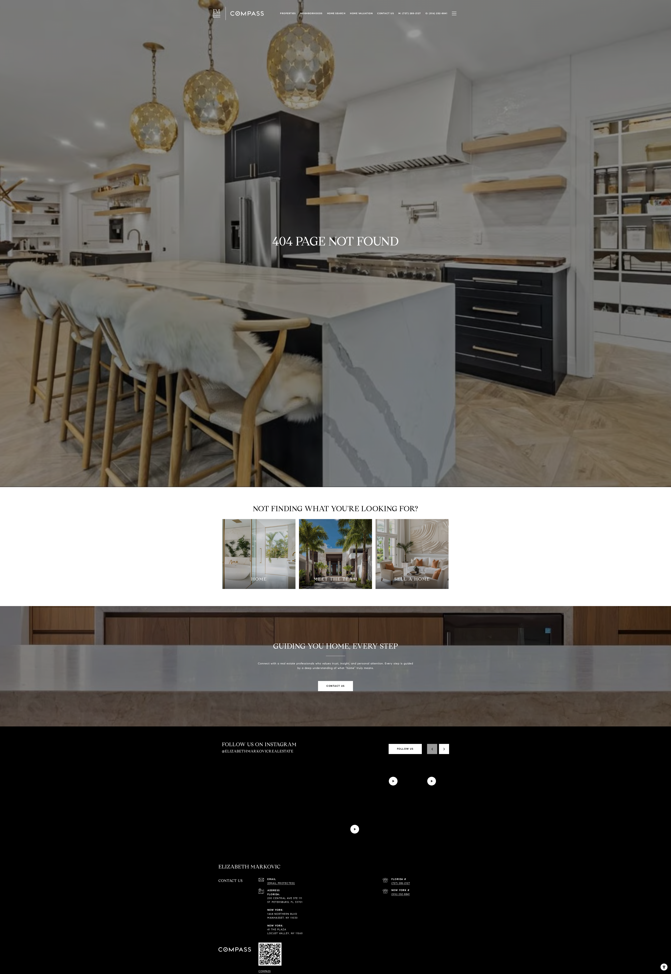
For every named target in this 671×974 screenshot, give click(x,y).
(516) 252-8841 (400, 894)
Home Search (336, 13)
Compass (264, 971)
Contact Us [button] (335, 686)
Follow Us (405, 748)
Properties (288, 13)
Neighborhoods (311, 13)
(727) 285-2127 (400, 883)
